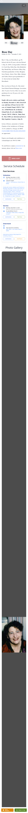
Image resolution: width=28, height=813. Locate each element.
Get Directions (8, 199)
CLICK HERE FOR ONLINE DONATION (13, 131)
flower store (19, 148)
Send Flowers (19, 238)
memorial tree (20, 146)
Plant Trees (19, 199)
